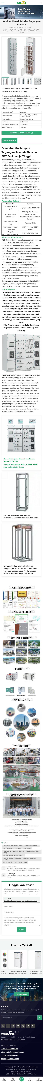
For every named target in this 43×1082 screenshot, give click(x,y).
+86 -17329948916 (9, 1049)
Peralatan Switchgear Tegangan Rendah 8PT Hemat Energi (21, 851)
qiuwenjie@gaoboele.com (12, 1052)
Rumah (29, 27)
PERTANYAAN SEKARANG (20, 133)
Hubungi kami (21, 994)
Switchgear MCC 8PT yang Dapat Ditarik (17, 848)
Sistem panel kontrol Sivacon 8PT (15, 862)
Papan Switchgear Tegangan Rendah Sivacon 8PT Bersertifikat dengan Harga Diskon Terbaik (11, 972)
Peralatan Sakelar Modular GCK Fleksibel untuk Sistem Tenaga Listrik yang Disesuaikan (31, 972)
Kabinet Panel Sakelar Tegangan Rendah (17, 29)
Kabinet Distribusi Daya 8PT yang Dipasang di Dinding (19, 859)
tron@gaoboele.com (10, 1059)
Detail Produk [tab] (9, 140)
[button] (42, 961)
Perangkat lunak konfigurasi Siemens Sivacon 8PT (21, 845)
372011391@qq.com (10, 1055)
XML (8, 1074)
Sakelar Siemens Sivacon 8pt (13, 855)
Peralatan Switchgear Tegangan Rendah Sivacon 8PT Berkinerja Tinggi (21, 901)
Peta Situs (33, 1074)
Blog (13, 1074)
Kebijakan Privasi (23, 1074)
